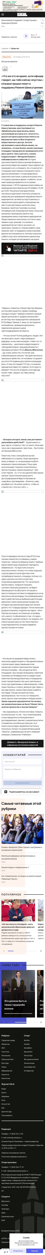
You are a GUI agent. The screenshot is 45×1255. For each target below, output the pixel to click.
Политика (5, 1052)
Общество (15, 48)
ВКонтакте (5, 1201)
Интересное (29, 1071)
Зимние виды (29, 1063)
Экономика (5, 1055)
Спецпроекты (6, 1115)
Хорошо (34, 1251)
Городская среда (8, 1040)
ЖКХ (3, 1048)
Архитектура (6, 1111)
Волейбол (28, 1048)
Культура (5, 1063)
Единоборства (29, 1067)
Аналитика (5, 1078)
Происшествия (7, 1059)
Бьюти (3, 1092)
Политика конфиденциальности (14, 1156)
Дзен (3, 1213)
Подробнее (18, 1251)
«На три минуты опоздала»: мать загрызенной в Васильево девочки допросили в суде (18, 927)
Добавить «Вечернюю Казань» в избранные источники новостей (22, 743)
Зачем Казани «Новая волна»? (15, 867)
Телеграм (5, 1209)
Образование (6, 1071)
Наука (3, 1067)
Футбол (27, 1040)
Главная (4, 48)
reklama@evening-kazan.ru (17, 1171)
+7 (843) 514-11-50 (16, 1134)
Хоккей (27, 1044)
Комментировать (22, 783)
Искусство (5, 1104)
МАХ (3, 1220)
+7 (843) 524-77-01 (16, 1167)
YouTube (4, 1205)
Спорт (27, 1035)
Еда (2, 1108)
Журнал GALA (7, 1084)
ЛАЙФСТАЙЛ (10, 965)
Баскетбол (28, 1052)
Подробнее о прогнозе (9, 37)
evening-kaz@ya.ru (14, 1137)
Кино (3, 1100)
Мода (3, 1089)
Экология (5, 1074)
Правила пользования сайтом (13, 1153)
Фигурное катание (31, 1059)
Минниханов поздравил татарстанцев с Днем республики (19, 21)
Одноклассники (7, 1216)
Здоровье (5, 1096)
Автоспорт (28, 1055)
